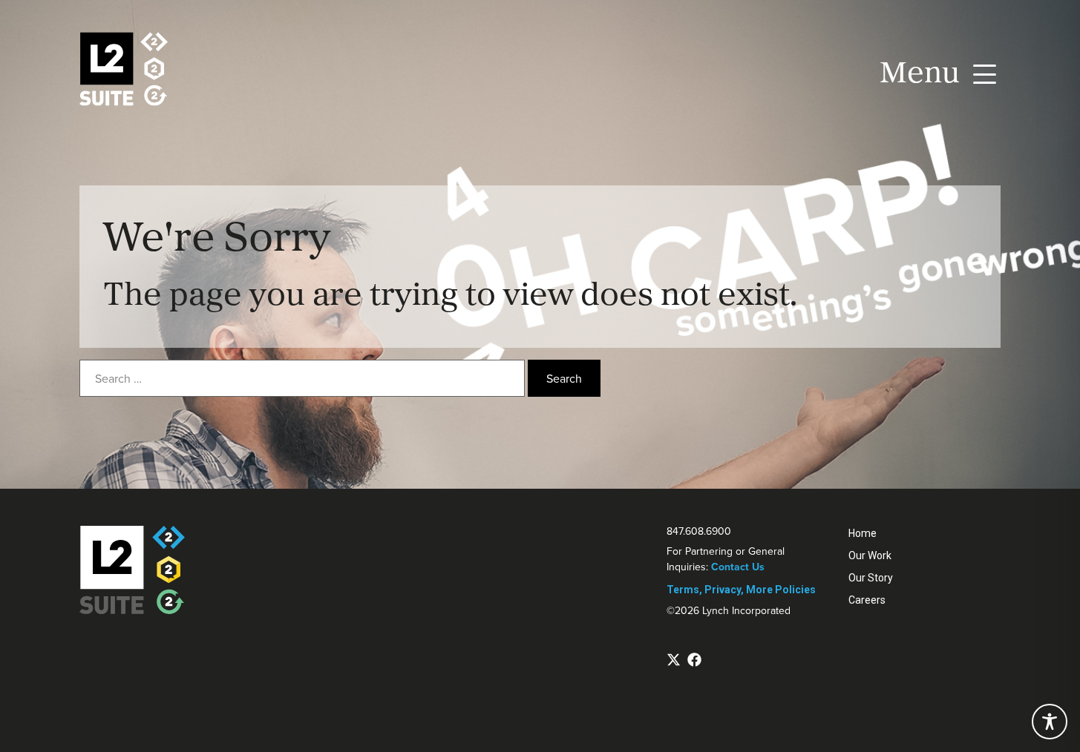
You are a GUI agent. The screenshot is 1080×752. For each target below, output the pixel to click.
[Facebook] (694, 660)
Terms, (684, 590)
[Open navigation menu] (936, 71)
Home (862, 533)
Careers (867, 600)
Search (564, 378)
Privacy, (724, 590)
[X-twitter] (674, 660)
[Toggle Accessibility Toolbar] (1049, 721)
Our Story (870, 578)
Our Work (869, 555)
